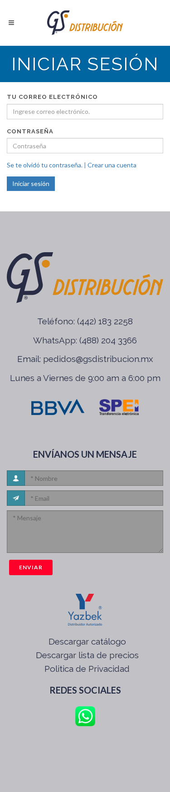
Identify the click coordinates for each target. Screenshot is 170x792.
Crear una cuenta (111, 165)
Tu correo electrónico (52, 96)
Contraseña (30, 131)
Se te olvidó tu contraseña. (45, 165)
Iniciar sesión (30, 183)
